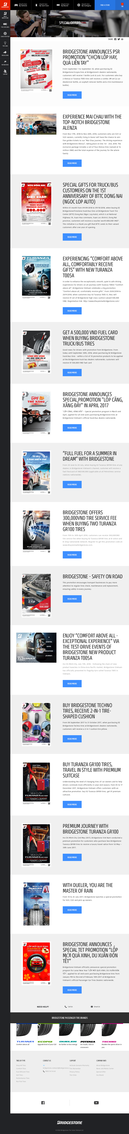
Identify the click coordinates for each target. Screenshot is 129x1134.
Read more (72, 372)
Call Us (70, 1007)
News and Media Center (105, 1068)
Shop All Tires (21, 1065)
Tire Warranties (75, 1068)
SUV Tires (19, 1075)
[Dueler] (91, 1031)
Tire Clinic (73, 1075)
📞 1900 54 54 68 (49, 1071)
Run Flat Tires (21, 1081)
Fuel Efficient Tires (22, 1072)
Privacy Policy (74, 1072)
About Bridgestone (103, 1065)
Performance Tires (22, 1078)
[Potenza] (112, 1031)
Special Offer (101, 1072)
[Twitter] (119, 39)
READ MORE (72, 95)
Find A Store (105, 5)
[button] (5, 15)
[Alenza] (48, 1031)
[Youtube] (96, 1103)
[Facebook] (115, 39)
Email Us (97, 1007)
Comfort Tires (21, 1068)
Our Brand (100, 1075)
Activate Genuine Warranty (79, 1065)
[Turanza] (27, 1031)
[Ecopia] (69, 1031)
